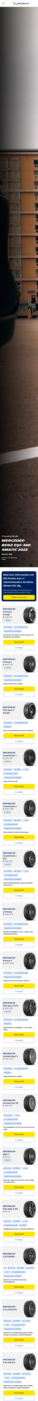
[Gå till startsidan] (21, 3)
